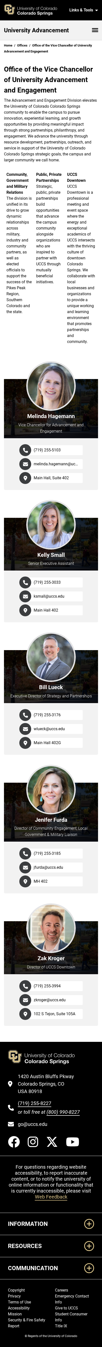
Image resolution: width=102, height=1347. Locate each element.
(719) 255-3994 (47, 986)
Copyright (16, 1290)
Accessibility (19, 1308)
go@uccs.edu (32, 1124)
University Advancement (36, 30)
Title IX (61, 1326)
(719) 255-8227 (34, 1103)
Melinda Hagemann (51, 416)
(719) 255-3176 (47, 715)
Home (8, 45)
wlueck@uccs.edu (49, 728)
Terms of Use (19, 1302)
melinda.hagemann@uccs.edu (58, 464)
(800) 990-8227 (63, 1112)
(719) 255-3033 (47, 582)
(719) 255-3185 (47, 853)
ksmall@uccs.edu (49, 596)
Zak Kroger (51, 958)
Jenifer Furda (51, 820)
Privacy (14, 1296)
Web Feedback (51, 1197)
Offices (22, 45)
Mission (15, 1314)
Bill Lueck (51, 687)
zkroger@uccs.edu (50, 1000)
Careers (61, 1290)
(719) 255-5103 (47, 450)
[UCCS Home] (33, 10)
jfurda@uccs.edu (48, 867)
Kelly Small (51, 555)
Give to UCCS (66, 1308)
